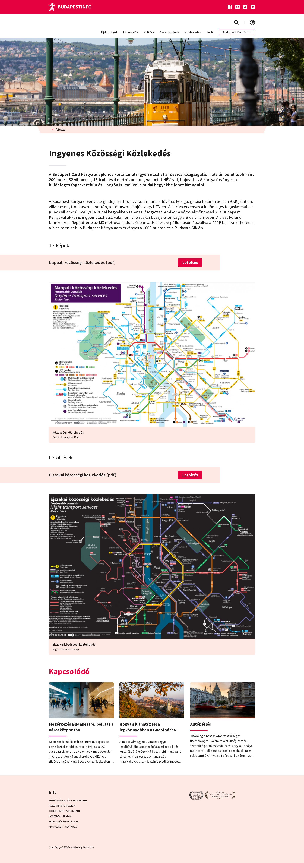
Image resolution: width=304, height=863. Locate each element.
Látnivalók (130, 32)
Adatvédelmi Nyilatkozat (63, 826)
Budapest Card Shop (237, 32)
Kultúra (149, 32)
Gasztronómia (169, 32)
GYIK (210, 32)
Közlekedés (193, 32)
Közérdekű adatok (60, 816)
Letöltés (190, 262)
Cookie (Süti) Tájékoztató (64, 810)
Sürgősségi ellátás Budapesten (68, 800)
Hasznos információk (62, 805)
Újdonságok (109, 32)
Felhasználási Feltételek (64, 821)
